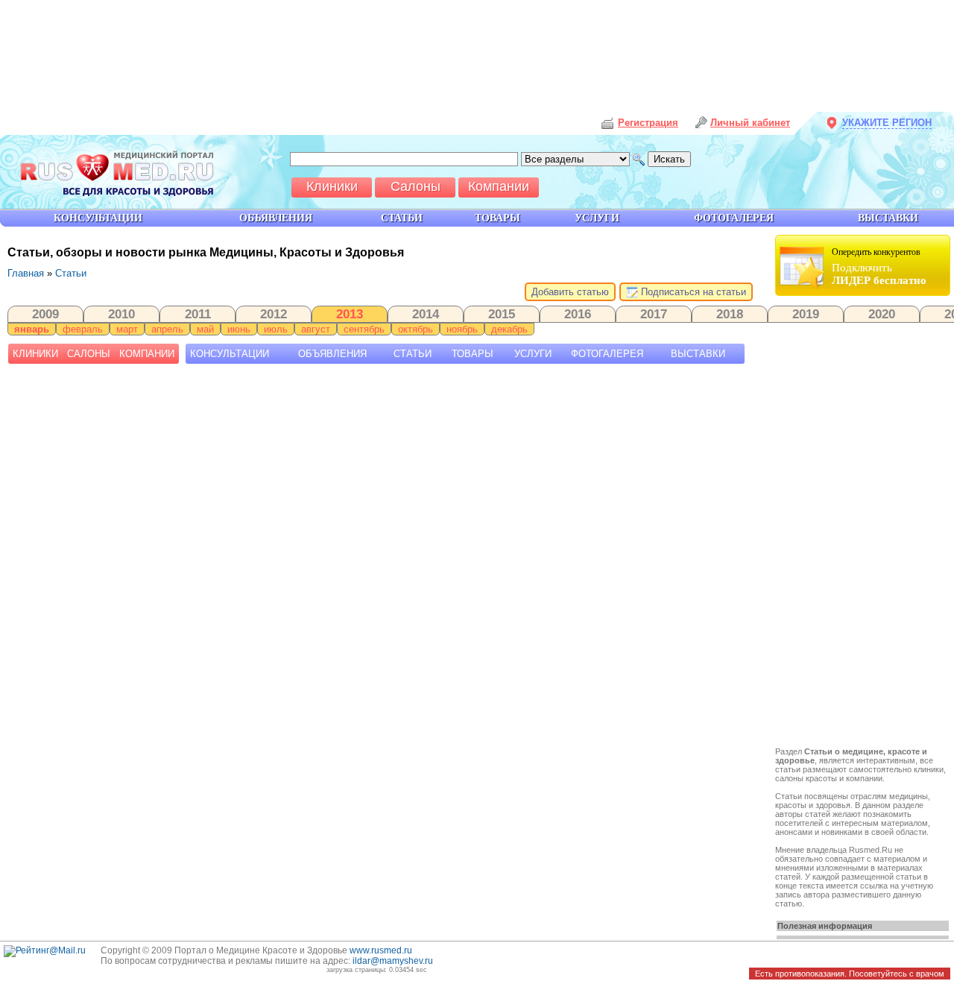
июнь (238, 329)
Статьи (70, 273)
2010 (121, 313)
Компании (146, 353)
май (205, 329)
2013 (349, 313)
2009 (45, 313)
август (315, 329)
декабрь (509, 329)
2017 (653, 313)
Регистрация (648, 122)
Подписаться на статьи (692, 291)
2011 (198, 313)
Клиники (35, 353)
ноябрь (462, 329)
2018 (729, 313)
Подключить (879, 266)
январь (31, 329)
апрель (167, 329)
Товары (472, 353)
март (127, 329)
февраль (83, 329)
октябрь (415, 329)
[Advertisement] (864, 523)
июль (276, 329)
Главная (25, 273)
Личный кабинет (750, 122)
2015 (501, 313)
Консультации (229, 353)
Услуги (533, 353)
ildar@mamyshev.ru (393, 961)
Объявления (332, 353)
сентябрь (364, 329)
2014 (425, 313)
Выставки (698, 353)
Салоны (88, 353)
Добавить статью (570, 291)
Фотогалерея (607, 353)
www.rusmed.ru (381, 950)
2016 (577, 313)
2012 (273, 313)
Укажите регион (887, 122)
